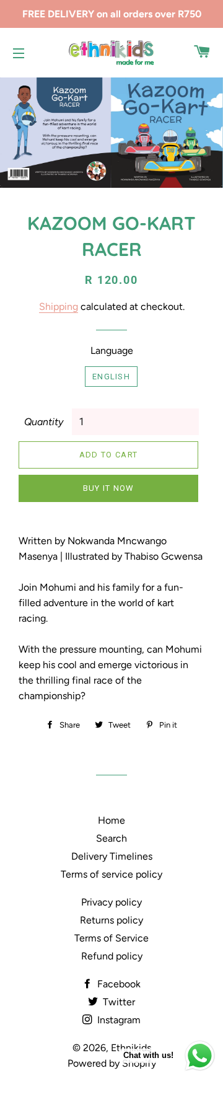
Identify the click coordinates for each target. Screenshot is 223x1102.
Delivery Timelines (111, 856)
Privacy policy (111, 902)
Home (111, 820)
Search (111, 838)
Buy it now (108, 488)
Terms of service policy (111, 874)
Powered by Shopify (112, 1063)
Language (111, 350)
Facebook (118, 984)
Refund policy (111, 956)
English (111, 376)
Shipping (58, 306)
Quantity (43, 422)
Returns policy (111, 920)
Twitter (117, 1002)
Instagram (118, 1020)
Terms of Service (111, 938)
